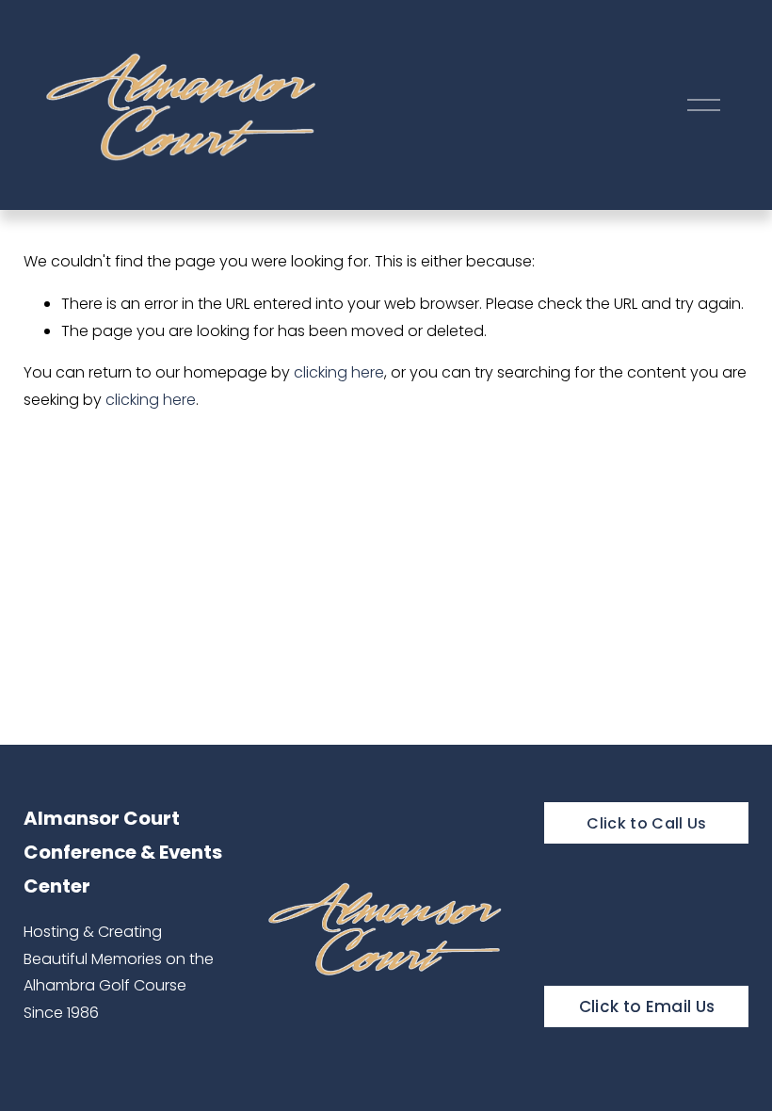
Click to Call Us (646, 823)
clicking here (339, 372)
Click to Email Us (647, 1006)
